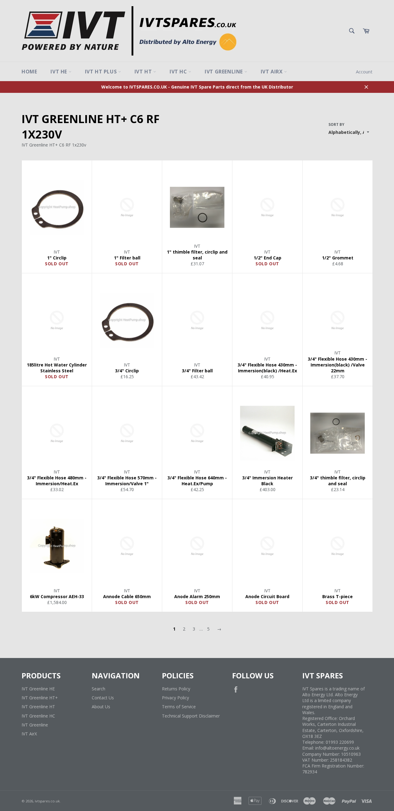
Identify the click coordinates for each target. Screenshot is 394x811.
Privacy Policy (175, 698)
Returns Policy (176, 689)
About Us (101, 707)
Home (29, 71)
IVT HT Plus (101, 71)
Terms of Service (179, 707)
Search (98, 689)
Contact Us (103, 698)
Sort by (336, 124)
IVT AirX (272, 71)
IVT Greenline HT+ (40, 698)
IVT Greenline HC (38, 716)
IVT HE (59, 71)
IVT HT (144, 71)
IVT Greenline (224, 71)
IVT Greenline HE (38, 689)
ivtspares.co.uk (47, 801)
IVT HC (179, 71)
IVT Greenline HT (38, 707)
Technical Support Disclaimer (191, 716)
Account (364, 71)
